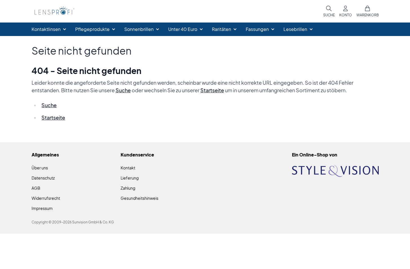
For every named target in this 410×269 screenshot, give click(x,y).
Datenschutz (43, 177)
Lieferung (130, 177)
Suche (123, 90)
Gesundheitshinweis (139, 198)
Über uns (40, 167)
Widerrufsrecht (46, 198)
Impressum (42, 208)
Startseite (212, 90)
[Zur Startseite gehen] (54, 11)
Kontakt (128, 167)
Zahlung (128, 187)
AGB (36, 187)
